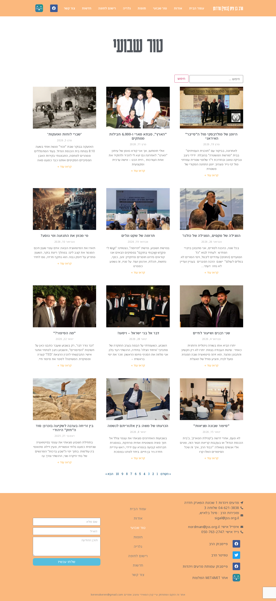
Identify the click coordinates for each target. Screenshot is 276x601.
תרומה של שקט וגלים (138, 235)
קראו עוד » (211, 175)
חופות (142, 8)
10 (117, 474)
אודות (178, 8)
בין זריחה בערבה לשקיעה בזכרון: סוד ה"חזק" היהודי (64, 427)
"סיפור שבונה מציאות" (211, 425)
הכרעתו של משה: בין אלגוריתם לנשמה (138, 425)
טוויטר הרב (219, 555)
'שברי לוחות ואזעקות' (64, 134)
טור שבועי (160, 8)
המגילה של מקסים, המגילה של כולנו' (211, 235)
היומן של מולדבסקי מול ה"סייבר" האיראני (211, 136)
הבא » (109, 474)
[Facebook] (54, 8)
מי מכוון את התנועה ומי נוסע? (64, 235)
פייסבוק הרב (218, 544)
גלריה (127, 8)
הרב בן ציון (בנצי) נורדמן (228, 8)
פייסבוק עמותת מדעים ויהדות (205, 566)
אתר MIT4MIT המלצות (210, 577)
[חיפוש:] (216, 79)
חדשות (86, 8)
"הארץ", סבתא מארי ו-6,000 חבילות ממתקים (138, 136)
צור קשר (69, 8)
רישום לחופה (107, 8)
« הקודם (166, 474)
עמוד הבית (196, 8)
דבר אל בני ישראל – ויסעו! (138, 333)
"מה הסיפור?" (64, 333)
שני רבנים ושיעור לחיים (211, 333)
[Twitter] (236, 555)
